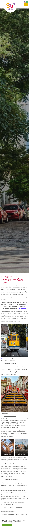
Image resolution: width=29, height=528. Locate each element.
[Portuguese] (27, 2)
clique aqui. (22, 309)
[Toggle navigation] (26, 4)
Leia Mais (11, 522)
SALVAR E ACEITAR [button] (7, 525)
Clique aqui (4, 359)
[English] (25, 2)
